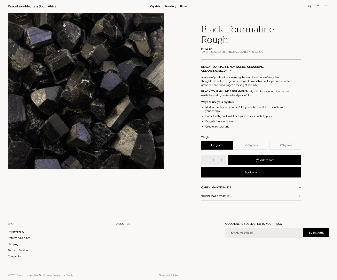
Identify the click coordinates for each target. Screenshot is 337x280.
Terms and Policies (168, 275)
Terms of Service (18, 250)
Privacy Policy (16, 232)
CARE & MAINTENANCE (216, 187)
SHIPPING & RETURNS (215, 196)
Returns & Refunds (19, 238)
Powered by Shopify (63, 275)
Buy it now (251, 172)
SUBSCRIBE (316, 232)
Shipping (13, 244)
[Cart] (326, 6)
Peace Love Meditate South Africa (34, 275)
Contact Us (14, 256)
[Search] (309, 6)
